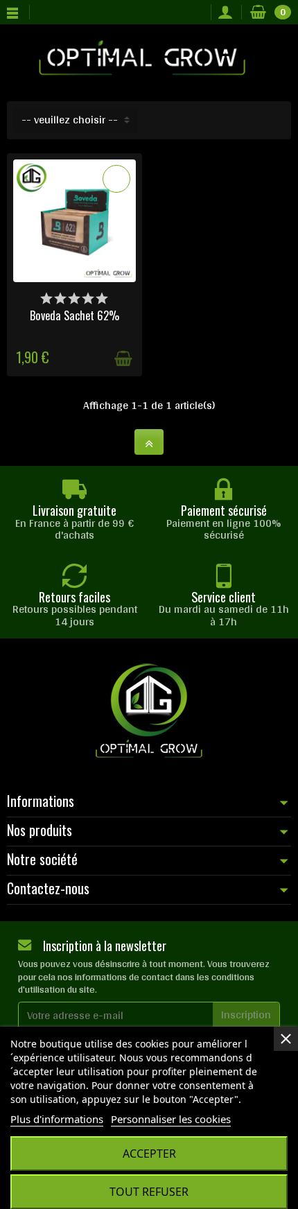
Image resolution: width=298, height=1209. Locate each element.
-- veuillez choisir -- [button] (69, 120)
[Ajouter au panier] (123, 358)
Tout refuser (149, 1191)
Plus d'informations (56, 1119)
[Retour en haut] (149, 442)
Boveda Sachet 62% (74, 315)
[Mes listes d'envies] (196, 12)
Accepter (149, 1153)
